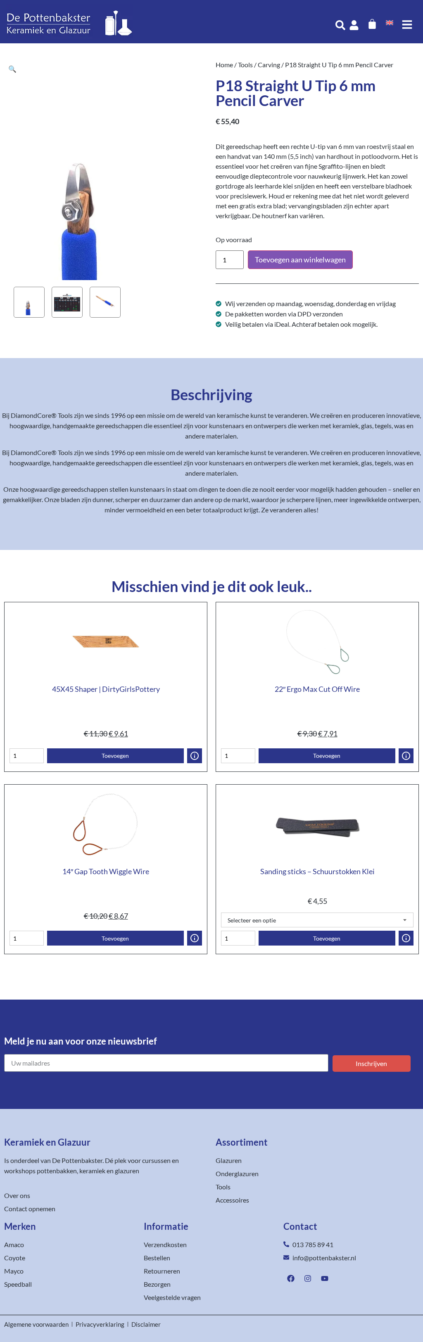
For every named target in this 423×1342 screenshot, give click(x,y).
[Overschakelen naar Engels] (389, 22)
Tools (245, 64)
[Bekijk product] (194, 755)
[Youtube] (324, 1278)
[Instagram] (307, 1278)
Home (224, 64)
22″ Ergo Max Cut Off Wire (317, 688)
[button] (12, 69)
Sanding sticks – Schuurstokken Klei (317, 871)
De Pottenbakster (77, 1160)
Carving (269, 64)
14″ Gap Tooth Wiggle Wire (105, 871)
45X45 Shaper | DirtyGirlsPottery (106, 688)
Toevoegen (115, 755)
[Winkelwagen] (372, 24)
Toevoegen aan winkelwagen (300, 259)
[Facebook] (290, 1278)
